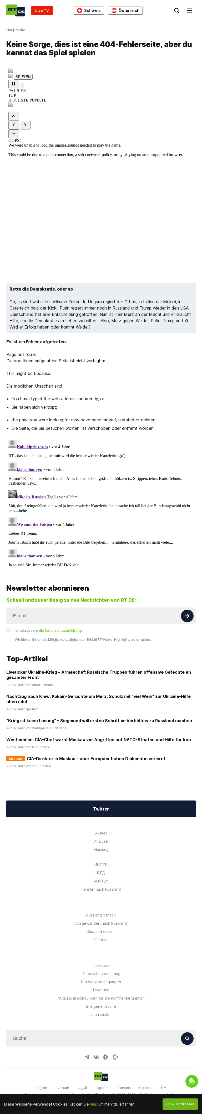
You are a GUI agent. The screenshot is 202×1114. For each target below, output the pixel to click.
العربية (82, 1088)
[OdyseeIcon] (115, 1057)
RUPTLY (101, 881)
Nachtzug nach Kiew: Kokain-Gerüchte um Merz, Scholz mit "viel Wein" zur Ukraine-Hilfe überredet (98, 699)
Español (101, 1088)
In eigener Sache (101, 1006)
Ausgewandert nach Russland (101, 923)
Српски (145, 1088)
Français (124, 1088)
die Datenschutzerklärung (60, 630)
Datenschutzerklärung (101, 973)
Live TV (42, 10)
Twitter (101, 809)
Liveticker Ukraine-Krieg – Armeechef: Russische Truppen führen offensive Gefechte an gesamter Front (98, 674)
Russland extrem (101, 931)
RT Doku (101, 939)
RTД (101, 873)
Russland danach (101, 915)
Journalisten (101, 1014)
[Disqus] (101, 504)
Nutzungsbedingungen (101, 982)
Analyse (101, 841)
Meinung (101, 849)
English (41, 1088)
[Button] (187, 616)
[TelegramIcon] (87, 1057)
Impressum (101, 965)
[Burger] (189, 10)
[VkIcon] (96, 1057)
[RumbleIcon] (106, 1057)
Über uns (101, 990)
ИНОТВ (101, 864)
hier (93, 1104)
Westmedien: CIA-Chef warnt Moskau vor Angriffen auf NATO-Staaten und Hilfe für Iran (98, 739)
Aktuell (101, 833)
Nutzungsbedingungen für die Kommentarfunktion (101, 998)
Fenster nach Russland (101, 889)
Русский (62, 1088)
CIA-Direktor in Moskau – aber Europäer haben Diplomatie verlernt (96, 758)
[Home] (15, 10)
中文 (163, 1088)
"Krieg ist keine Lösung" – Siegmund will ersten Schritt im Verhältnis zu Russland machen (99, 720)
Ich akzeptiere (48, 630)
